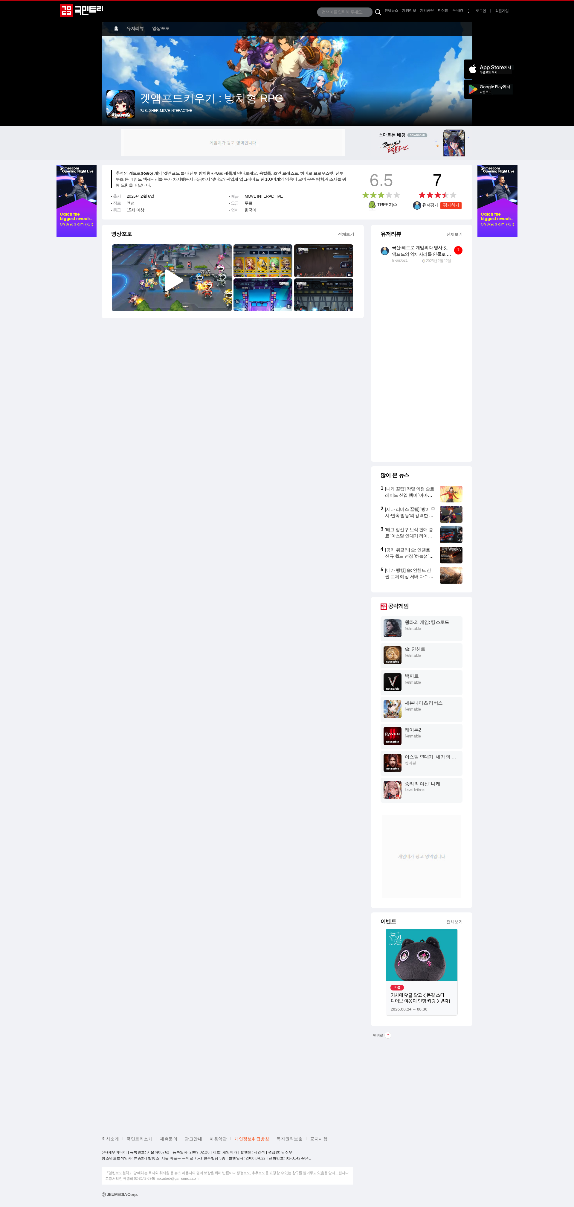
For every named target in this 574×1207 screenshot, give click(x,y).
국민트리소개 (139, 1138)
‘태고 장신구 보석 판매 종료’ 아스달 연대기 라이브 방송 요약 (409, 536)
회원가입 (502, 11)
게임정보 (409, 10)
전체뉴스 (391, 10)
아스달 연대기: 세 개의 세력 (430, 757)
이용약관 (218, 1138)
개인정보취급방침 (251, 1138)
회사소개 (110, 1138)
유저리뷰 (135, 28)
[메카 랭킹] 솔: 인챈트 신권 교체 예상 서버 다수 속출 (409, 576)
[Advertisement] (233, 142)
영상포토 (161, 28)
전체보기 (346, 234)
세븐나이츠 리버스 (424, 702)
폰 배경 (457, 10)
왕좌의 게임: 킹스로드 (427, 622)
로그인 (481, 11)
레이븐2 (413, 729)
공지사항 (318, 1138)
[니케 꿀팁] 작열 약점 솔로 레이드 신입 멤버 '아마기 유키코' (409, 495)
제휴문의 (168, 1138)
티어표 (443, 10)
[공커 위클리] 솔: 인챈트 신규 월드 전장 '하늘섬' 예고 (409, 556)
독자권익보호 (290, 1138)
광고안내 (193, 1138)
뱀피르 (412, 676)
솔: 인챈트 (415, 649)
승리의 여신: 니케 (422, 783)
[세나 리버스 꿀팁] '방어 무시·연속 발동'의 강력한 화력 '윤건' (410, 515)
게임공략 (427, 10)
